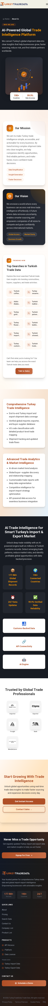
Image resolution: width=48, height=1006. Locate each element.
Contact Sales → (24, 809)
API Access (9, 945)
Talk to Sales (24, 371)
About (4, 910)
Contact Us (6, 923)
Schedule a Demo (25, 983)
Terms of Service (21, 1002)
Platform (8, 950)
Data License (10, 954)
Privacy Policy (7, 1002)
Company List (7, 928)
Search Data (7, 919)
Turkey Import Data (12, 964)
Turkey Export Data (12, 968)
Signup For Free (23, 855)
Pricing (5, 914)
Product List (7, 933)
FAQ (44, 1002)
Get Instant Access (24, 801)
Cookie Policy (35, 1002)
